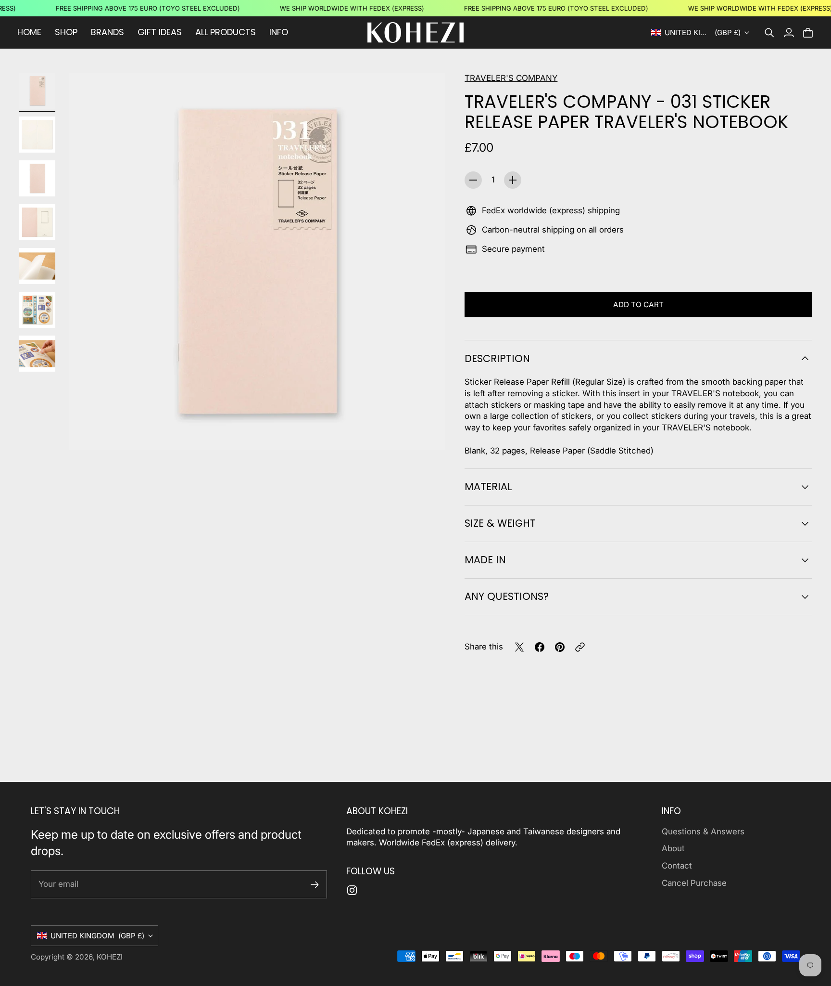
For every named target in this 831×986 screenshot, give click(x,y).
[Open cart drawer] (808, 32)
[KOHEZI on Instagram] (352, 890)
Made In (485, 560)
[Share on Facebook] (539, 647)
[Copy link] (580, 647)
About (673, 848)
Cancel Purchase (694, 883)
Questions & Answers (703, 831)
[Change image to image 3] (37, 178)
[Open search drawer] (769, 32)
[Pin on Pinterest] (559, 647)
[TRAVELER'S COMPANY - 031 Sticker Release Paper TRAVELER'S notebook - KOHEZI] (257, 261)
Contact (677, 865)
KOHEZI (110, 956)
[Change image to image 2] (37, 135)
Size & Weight (500, 523)
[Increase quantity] (512, 180)
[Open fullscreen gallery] (427, 431)
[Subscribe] (315, 885)
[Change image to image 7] (37, 354)
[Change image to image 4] (37, 222)
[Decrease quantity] (473, 180)
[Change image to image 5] (37, 266)
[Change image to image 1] (37, 91)
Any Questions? (507, 596)
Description (497, 358)
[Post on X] (519, 647)
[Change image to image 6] (37, 310)
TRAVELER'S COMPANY (511, 78)
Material (488, 486)
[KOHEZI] (415, 32)
